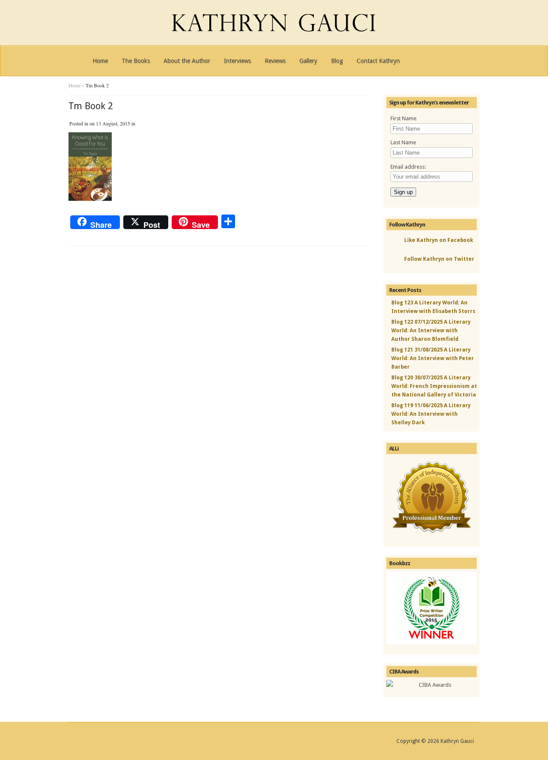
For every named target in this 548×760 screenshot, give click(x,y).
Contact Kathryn (378, 60)
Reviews (275, 60)
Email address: (408, 167)
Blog (337, 60)
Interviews (237, 60)
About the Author (187, 60)
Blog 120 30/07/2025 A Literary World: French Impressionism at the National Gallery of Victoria (434, 386)
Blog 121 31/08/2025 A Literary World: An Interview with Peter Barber (432, 358)
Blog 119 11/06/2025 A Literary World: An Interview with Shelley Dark (431, 414)
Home (100, 60)
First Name (403, 118)
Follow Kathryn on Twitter (439, 259)
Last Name (403, 142)
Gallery (308, 60)
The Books (136, 60)
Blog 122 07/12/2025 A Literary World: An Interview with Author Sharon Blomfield (431, 330)
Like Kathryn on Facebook (438, 240)
